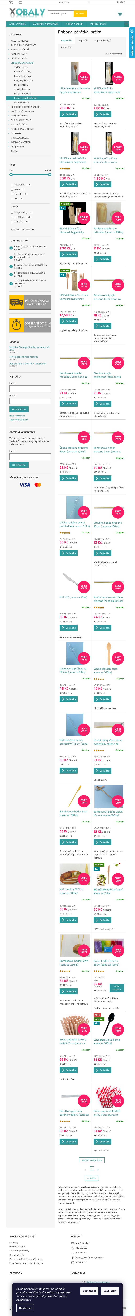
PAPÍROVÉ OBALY (19, 115)
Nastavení (25, 1308)
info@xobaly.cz (83, 1243)
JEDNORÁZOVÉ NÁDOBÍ (22, 63)
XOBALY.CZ (81, 1262)
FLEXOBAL (22, 217)
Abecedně (66, 47)
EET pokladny (17, 146)
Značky (14, 151)
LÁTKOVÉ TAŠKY (19, 58)
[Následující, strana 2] (92, 1168)
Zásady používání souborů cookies (26, 1259)
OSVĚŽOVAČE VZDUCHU (22, 111)
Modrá (97, 1008)
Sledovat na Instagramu (98, 1282)
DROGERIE (16, 133)
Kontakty (64, 2)
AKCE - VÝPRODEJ (19, 40)
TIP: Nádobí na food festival (23, 356)
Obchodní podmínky (19, 1250)
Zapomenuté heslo (18, 419)
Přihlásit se (19, 409)
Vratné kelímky (21, 102)
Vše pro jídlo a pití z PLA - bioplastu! (27, 363)
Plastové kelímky (22, 76)
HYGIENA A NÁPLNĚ (20, 49)
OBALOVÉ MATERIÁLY (21, 142)
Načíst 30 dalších (92, 1160)
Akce (19, 189)
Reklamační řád (16, 1255)
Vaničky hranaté (22, 89)
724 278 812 (81, 1252)
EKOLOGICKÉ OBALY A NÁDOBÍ (25, 107)
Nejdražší (83, 40)
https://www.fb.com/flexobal (90, 1257)
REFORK (21, 221)
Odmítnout (89, 1291)
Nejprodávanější (103, 40)
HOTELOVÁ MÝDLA (20, 137)
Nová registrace (17, 415)
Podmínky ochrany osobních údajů (26, 1263)
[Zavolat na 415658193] (14, 2)
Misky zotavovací (22, 93)
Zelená (106, 1008)
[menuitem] (18, 24)
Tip (18, 198)
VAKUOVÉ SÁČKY (19, 124)
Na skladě (22, 184)
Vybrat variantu (117, 988)
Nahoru (93, 1178)
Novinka (20, 194)
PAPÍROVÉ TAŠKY (19, 54)
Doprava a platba (17, 1246)
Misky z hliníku (21, 85)
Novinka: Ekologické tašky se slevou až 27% (29, 348)
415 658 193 (81, 1248)
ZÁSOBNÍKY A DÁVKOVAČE (23, 45)
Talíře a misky (21, 67)
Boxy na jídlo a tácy (23, 80)
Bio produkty (23, 212)
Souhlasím (110, 1291)
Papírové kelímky (22, 71)
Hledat (80, 13)
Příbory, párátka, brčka (25, 98)
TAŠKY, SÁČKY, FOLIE (21, 120)
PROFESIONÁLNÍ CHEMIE (22, 129)
